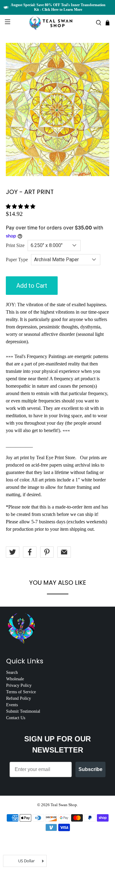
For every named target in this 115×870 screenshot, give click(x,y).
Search (12, 672)
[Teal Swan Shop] (57, 22)
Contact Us (15, 717)
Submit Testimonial (23, 711)
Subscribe (90, 769)
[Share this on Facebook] (29, 552)
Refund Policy (18, 698)
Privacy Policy (19, 685)
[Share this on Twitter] (12, 552)
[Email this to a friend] (64, 552)
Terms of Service (21, 692)
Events (12, 705)
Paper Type (17, 259)
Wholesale (15, 679)
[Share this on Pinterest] (47, 552)
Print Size (15, 245)
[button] (20, 206)
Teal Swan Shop (64, 804)
